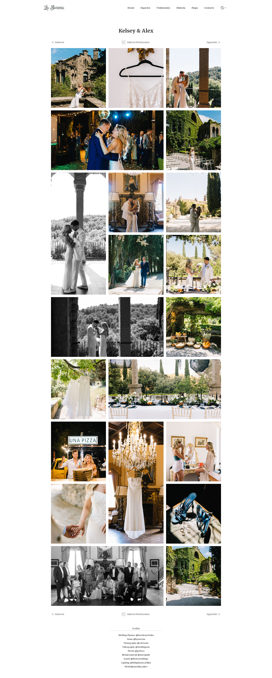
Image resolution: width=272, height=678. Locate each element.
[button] (223, 8)
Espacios (145, 7)
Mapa (195, 7)
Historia (180, 7)
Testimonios (163, 7)
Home (131, 7)
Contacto (209, 7)
